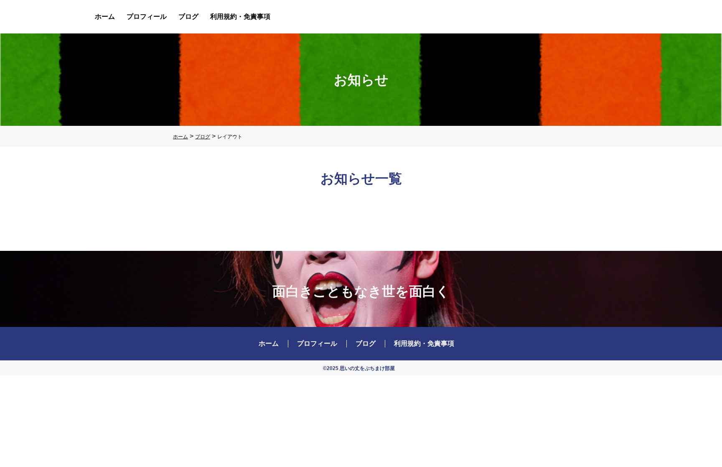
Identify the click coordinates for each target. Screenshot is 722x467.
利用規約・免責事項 (240, 16)
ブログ (188, 16)
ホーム (105, 16)
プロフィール (147, 16)
